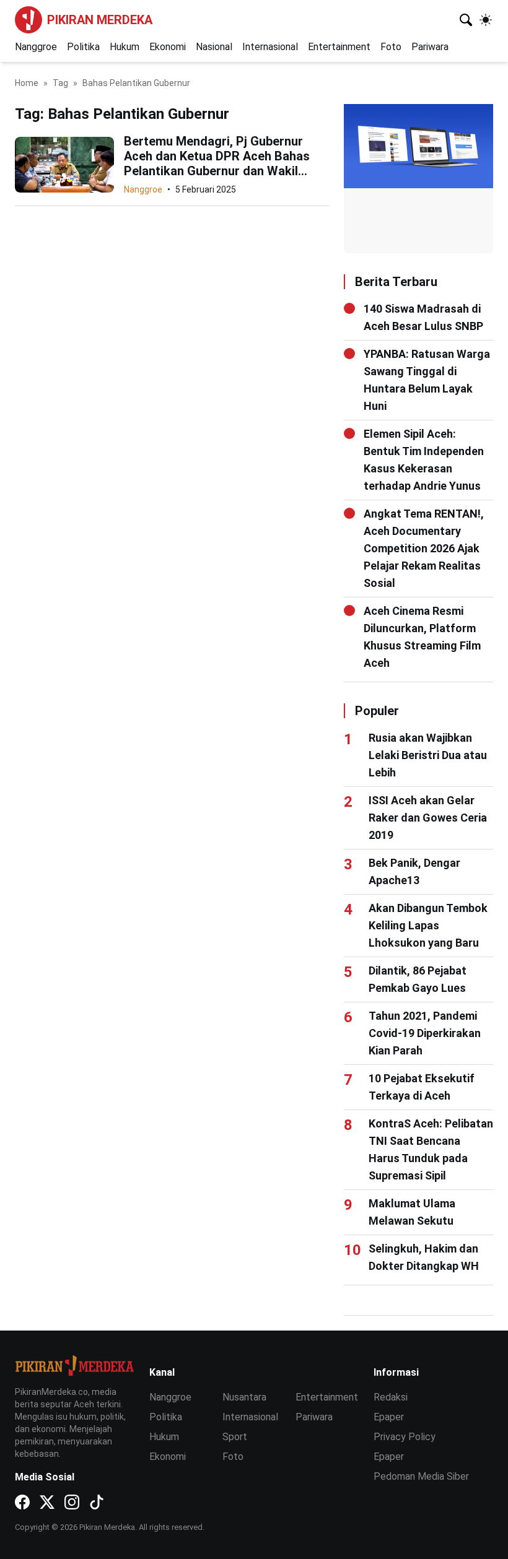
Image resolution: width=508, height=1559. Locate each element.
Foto (390, 47)
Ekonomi (167, 47)
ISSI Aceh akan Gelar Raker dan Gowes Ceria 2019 (428, 817)
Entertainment (339, 47)
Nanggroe (36, 47)
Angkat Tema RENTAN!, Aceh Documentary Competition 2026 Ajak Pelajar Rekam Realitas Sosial (424, 548)
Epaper (389, 1417)
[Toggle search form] (465, 19)
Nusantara (244, 1397)
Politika (83, 47)
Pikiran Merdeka (99, 19)
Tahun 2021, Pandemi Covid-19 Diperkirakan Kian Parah (425, 1033)
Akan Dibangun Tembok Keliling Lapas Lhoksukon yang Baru (428, 925)
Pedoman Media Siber (421, 1476)
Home (26, 83)
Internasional (270, 47)
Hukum (124, 47)
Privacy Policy (405, 1437)
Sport (234, 1437)
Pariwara (430, 47)
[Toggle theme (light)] (485, 19)
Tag (60, 83)
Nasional (214, 47)
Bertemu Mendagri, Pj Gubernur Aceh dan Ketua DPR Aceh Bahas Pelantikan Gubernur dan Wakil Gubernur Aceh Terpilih (217, 163)
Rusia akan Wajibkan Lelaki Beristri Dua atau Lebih (428, 755)
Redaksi (391, 1397)
